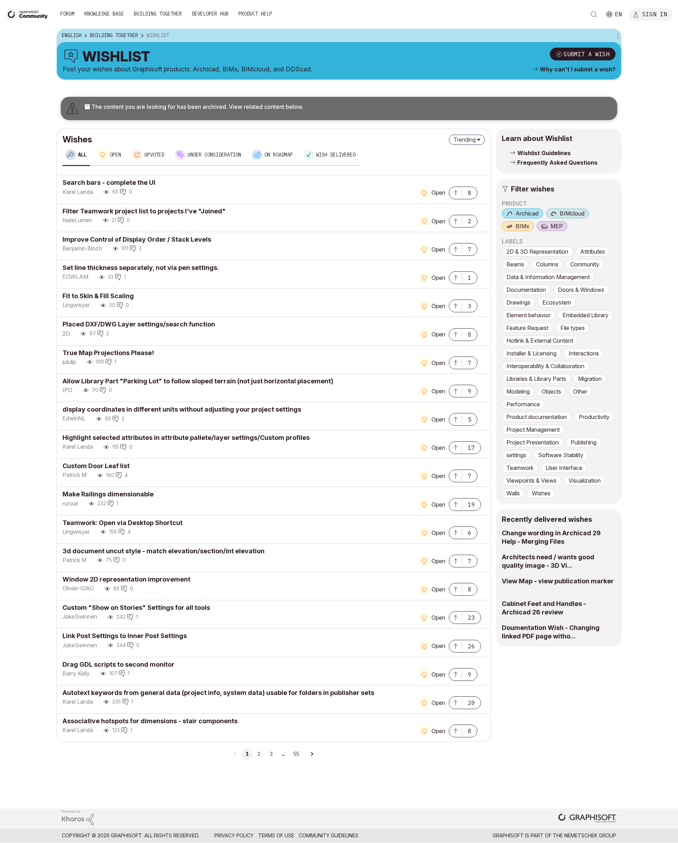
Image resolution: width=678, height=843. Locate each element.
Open (438, 192)
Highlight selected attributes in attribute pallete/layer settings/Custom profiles (186, 437)
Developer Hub (210, 14)
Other (580, 391)
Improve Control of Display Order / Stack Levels (137, 239)
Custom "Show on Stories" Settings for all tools (136, 607)
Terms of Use (276, 835)
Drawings (518, 302)
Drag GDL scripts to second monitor (118, 664)
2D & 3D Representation (537, 251)
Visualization (585, 480)
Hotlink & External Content (539, 340)
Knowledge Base (104, 14)
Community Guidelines (328, 835)
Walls (513, 493)
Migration (590, 378)
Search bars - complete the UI (109, 182)
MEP (557, 226)
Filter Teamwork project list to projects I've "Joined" (144, 211)
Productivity (594, 416)
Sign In (654, 13)
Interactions (584, 353)
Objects (551, 391)
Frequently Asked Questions (557, 162)
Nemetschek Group (590, 835)
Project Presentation (532, 442)
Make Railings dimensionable (108, 494)
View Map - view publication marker (558, 581)
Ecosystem (556, 302)
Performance (523, 404)
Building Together (158, 14)
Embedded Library (585, 315)
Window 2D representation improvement (126, 579)
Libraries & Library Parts (536, 378)
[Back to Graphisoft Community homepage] (29, 14)
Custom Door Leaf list (96, 466)
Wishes (541, 493)
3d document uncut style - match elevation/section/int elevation (163, 551)
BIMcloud (572, 213)
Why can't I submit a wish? (577, 69)
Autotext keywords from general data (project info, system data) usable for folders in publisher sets (218, 692)
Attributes (592, 251)
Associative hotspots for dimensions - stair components (150, 721)
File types (572, 327)
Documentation (526, 289)
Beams (515, 264)
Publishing (583, 442)
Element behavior (528, 315)
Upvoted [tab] (154, 155)
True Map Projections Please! (108, 352)
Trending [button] (464, 139)
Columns (547, 264)
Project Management (533, 429)
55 (296, 754)
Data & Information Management (548, 277)
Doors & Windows (581, 289)
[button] (455, 192)
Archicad (527, 213)
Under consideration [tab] (214, 155)
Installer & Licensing (531, 353)
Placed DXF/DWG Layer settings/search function (139, 324)
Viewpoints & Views (531, 480)
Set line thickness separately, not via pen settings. (141, 267)
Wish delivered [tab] (336, 155)
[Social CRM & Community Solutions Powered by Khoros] (78, 817)
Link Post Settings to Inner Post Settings (125, 635)
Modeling (518, 391)
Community (584, 264)
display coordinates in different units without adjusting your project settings (182, 409)
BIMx (522, 226)
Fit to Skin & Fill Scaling (98, 296)
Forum (67, 14)
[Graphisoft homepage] (587, 819)
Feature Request (527, 327)
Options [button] (617, 36)
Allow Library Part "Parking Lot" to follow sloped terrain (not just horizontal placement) (198, 381)
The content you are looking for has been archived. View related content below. (196, 106)
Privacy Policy (234, 835)
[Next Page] (311, 754)
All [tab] (82, 155)
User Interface (564, 467)
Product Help (255, 14)
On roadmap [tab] (278, 155)
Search (594, 14)
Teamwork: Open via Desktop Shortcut (123, 522)
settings (516, 455)
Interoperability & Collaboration (545, 366)
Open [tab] (115, 155)
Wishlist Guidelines (544, 153)
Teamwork (520, 467)
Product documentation (536, 416)
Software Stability (560, 455)
